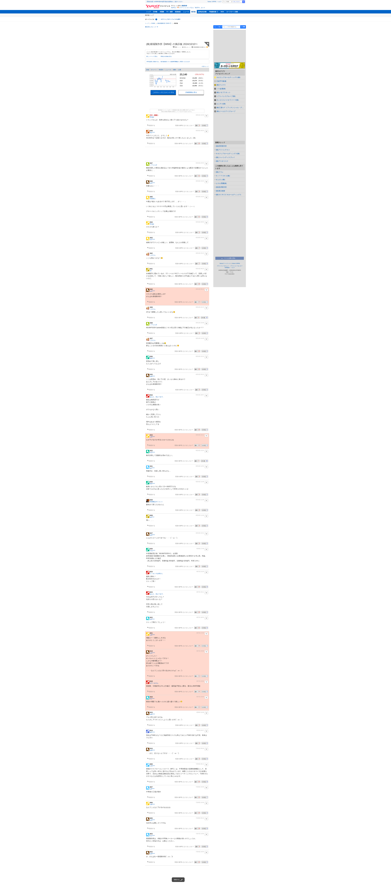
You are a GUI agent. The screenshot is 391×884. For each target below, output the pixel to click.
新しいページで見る (151, 56)
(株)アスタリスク (222, 161)
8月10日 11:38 (200, 499)
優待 (174, 69)
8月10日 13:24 (200, 450)
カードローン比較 (232, 12)
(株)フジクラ (221, 85)
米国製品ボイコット (156, 501)
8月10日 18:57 (200, 395)
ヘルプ (219, 1)
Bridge (152, 117)
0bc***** (152, 132)
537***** (152, 239)
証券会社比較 (202, 12)
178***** (152, 766)
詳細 (147, 69)
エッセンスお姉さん (156, 573)
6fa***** (152, 698)
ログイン (173, 7)
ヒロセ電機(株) (221, 183)
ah (151, 270)
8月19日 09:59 (200, 222)
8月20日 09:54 (200, 130)
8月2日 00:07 (200, 730)
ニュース (186, 12)
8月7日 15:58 (200, 651)
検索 (243, 1)
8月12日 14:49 (200, 338)
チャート (154, 69)
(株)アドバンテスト (223, 150)
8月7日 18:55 (200, 617)
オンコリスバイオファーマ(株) (227, 100)
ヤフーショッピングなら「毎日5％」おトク (192, 7)
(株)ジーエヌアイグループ (225, 111)
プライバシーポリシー (223, 266)
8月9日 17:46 (200, 548)
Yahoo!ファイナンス (225, 263)
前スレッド (205, 66)
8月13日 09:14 (200, 289)
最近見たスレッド (151, 27)
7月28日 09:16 (200, 818)
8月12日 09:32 (200, 374)
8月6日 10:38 (200, 712)
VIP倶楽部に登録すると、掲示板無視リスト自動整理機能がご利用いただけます (168, 61)
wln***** (152, 619)
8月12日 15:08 (200, 322)
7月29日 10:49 (200, 802)
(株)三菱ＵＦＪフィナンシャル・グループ (230, 107)
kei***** (152, 517)
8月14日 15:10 (200, 253)
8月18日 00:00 (200, 237)
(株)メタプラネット (223, 92)
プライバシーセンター (236, 266)
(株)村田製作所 (221, 146)
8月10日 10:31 (200, 533)
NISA (222, 12)
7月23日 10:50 (200, 851)
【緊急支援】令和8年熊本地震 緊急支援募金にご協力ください (164, 1)
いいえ (205, 125)
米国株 (162, 12)
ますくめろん (154, 683)
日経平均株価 (221, 81)
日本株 (155, 12)
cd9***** (152, 437)
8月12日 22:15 (200, 307)
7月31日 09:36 (200, 748)
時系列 (161, 69)
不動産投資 (212, 12)
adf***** (152, 789)
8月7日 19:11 (200, 592)
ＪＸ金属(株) (221, 89)
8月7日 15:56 (200, 681)
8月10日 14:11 (200, 435)
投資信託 (178, 12)
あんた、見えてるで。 (157, 397)
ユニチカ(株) (221, 104)
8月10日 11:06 (200, 515)
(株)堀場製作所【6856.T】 (164, 23)
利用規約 (227, 267)
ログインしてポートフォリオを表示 (170, 19)
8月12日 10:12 (200, 356)
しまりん (153, 255)
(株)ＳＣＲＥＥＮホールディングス (228, 195)
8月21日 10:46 (200, 115)
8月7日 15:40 (200, 696)
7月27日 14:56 (200, 833)
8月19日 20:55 (200, 163)
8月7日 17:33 (200, 633)
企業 (179, 69)
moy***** (152, 550)
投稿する (177, 879)
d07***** (152, 732)
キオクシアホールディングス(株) (228, 77)
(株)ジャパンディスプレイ (225, 157)
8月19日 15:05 (200, 181)
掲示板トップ (149, 15)
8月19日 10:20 (200, 196)
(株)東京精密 (220, 191)
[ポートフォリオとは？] (156, 19)
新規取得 (184, 5)
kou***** (152, 835)
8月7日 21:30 (200, 571)
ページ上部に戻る (229, 258)
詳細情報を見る (191, 92)
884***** (152, 358)
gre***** (152, 468)
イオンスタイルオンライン (237, 1)
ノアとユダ (153, 165)
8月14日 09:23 (200, 268)
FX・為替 (169, 12)
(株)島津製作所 (221, 187)
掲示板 (193, 12)
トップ (148, 12)
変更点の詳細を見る (166, 56)
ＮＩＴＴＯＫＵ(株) (223, 176)
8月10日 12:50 (200, 466)
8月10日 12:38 (200, 481)
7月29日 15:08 (200, 787)
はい (198, 125)
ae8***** (152, 183)
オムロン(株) (220, 179)
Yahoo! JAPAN (211, 1)
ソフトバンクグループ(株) (225, 96)
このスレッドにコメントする (163, 92)
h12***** (152, 452)
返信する (152, 125)
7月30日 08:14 (200, 764)
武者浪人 (153, 198)
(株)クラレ (219, 172)
